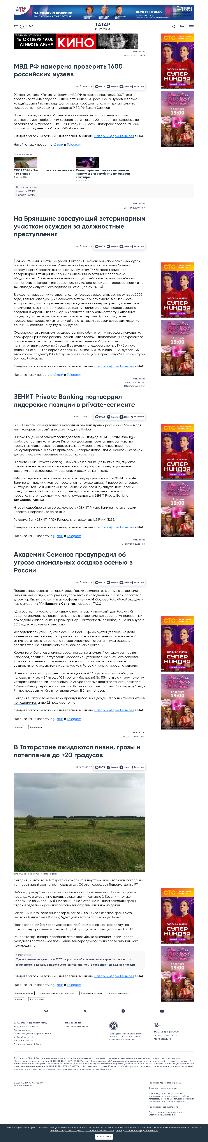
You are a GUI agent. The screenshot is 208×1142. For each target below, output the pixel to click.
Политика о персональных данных (165, 1083)
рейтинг (86, 425)
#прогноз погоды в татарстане (57, 993)
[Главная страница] (102, 26)
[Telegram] (85, 1011)
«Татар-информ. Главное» (114, 136)
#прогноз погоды (24, 993)
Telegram (74, 144)
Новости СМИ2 (25, 191)
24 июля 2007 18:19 (134, 208)
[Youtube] (162, 1011)
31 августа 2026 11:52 (133, 383)
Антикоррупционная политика (163, 1088)
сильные (94, 896)
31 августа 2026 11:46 (133, 544)
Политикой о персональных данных (104, 1131)
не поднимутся (25, 702)
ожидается (22, 941)
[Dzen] (123, 1011)
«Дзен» (58, 144)
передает (84, 604)
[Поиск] (173, 26)
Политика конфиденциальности (163, 1107)
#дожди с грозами (118, 993)
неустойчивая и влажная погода (112, 880)
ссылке (60, 512)
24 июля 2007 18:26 (134, 56)
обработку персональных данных (67, 1131)
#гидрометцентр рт (91, 993)
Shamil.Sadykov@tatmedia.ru (162, 1115)
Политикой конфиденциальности (141, 1131)
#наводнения (37, 727)
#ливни (19, 727)
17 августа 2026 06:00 (133, 736)
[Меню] (191, 26)
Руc (16, 26)
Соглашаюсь (104, 1136)
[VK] (45, 1011)
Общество (139, 52)
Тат (31, 26)
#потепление (37, 999)
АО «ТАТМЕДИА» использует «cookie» (166, 1094)
